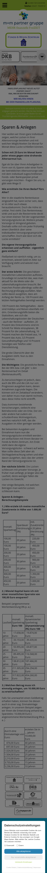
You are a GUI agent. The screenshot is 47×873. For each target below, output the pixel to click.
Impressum (37, 867)
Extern (21, 845)
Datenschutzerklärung (25, 867)
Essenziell (10, 845)
